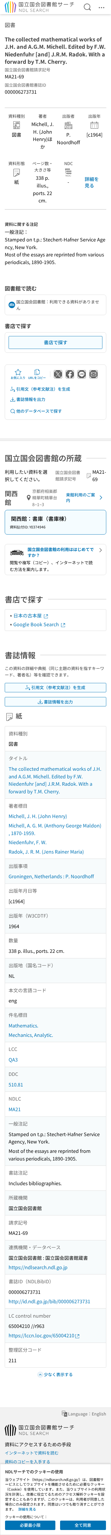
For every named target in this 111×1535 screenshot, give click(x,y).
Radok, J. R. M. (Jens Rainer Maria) (46, 851)
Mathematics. (23, 1025)
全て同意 (83, 1525)
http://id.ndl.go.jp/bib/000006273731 (49, 1301)
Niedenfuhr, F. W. (27, 842)
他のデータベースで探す (39, 411)
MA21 (15, 1109)
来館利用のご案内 (80, 497)
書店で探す (55, 342)
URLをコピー (37, 377)
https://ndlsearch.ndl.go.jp (38, 1267)
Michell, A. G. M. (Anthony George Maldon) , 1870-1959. (55, 829)
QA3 (13, 1059)
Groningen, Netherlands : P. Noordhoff (51, 876)
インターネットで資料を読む (32, 1453)
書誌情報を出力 (30, 399)
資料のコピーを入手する (27, 1462)
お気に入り (18, 377)
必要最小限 (30, 1525)
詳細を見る (92, 182)
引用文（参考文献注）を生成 (43, 389)
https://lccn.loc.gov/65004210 (41, 1335)
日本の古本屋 (28, 615)
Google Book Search (36, 624)
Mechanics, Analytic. (31, 1034)
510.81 (16, 1084)
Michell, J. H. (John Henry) (38, 815)
